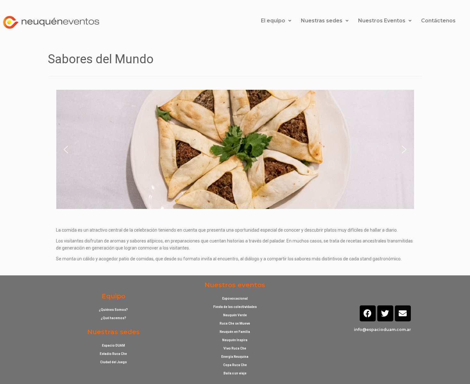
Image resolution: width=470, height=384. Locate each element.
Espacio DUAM (113, 345)
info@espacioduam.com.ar (382, 329)
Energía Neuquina (234, 356)
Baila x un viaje (235, 373)
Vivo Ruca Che (234, 348)
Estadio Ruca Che (113, 354)
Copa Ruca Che (235, 365)
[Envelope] (403, 313)
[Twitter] (385, 313)
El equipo (273, 21)
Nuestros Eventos (381, 21)
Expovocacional (235, 298)
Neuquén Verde (235, 315)
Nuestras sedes (321, 21)
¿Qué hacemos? (113, 318)
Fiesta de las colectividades (235, 307)
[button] (66, 149)
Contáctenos (438, 21)
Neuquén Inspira (234, 340)
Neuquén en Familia (235, 332)
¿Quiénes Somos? (113, 309)
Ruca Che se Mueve (235, 323)
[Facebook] (368, 313)
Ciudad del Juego (113, 362)
